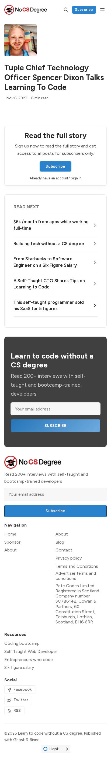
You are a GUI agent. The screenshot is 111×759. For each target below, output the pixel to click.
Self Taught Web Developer (30, 651)
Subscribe (84, 9)
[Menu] (102, 9)
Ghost (19, 739)
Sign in (76, 178)
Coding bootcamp (22, 643)
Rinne (34, 739)
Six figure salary (19, 667)
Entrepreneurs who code (28, 659)
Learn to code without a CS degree (50, 733)
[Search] (66, 9)
